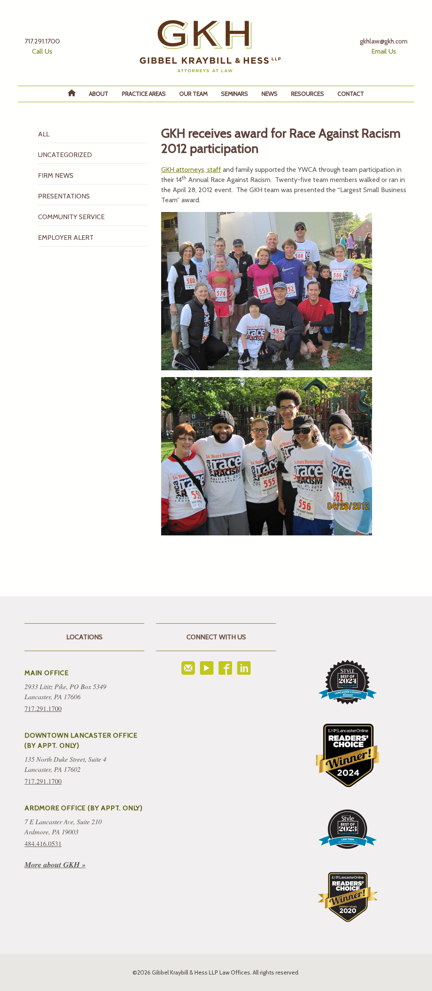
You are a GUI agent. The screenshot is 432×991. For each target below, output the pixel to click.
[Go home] (210, 46)
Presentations (64, 196)
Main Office (46, 673)
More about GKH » (55, 864)
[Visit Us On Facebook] (225, 668)
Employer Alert (66, 237)
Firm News (55, 175)
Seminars (234, 94)
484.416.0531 (43, 843)
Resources (307, 94)
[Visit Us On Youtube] (206, 668)
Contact (351, 94)
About (98, 94)
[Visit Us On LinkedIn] (244, 668)
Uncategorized (65, 155)
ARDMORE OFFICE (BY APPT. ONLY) (83, 808)
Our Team (193, 94)
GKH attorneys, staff (191, 170)
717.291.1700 (43, 708)
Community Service (71, 217)
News (270, 94)
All (43, 134)
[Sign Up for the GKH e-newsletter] (188, 668)
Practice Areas (144, 94)
